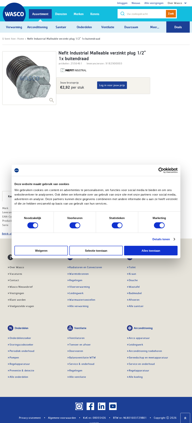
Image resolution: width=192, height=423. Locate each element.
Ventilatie (80, 328)
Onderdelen (21, 328)
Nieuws (136, 3)
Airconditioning (143, 328)
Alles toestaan (151, 250)
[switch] (75, 225)
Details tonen (161, 239)
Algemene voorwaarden (62, 417)
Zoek (171, 13)
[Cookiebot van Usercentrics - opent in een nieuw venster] (161, 170)
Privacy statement (30, 417)
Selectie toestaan (96, 250)
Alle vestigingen (154, 3)
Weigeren (41, 250)
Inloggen (122, 3)
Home (20, 38)
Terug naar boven (185, 418)
